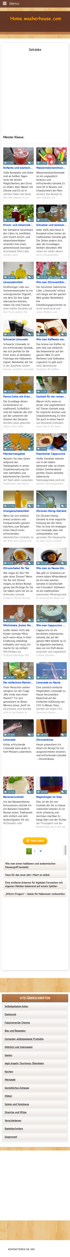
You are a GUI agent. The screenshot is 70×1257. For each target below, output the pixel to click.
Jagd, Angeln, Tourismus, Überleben (24, 1063)
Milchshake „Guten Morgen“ (18, 625)
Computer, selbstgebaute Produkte (24, 1039)
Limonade (9, 739)
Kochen (9, 1071)
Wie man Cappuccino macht (51, 625)
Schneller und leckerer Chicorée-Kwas (51, 225)
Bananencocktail (13, 797)
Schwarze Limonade (15, 339)
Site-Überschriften (35, 998)
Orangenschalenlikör (16, 511)
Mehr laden (37, 840)
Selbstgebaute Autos (16, 1006)
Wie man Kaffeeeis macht (51, 339)
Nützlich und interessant (18, 1047)
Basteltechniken (14, 1128)
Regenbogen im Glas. (49, 797)
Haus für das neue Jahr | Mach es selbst (27, 875)
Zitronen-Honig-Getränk (51, 511)
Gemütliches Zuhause (17, 1088)
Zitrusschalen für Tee (16, 568)
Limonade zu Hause (48, 682)
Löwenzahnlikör (13, 282)
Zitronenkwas (44, 739)
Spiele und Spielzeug (17, 1104)
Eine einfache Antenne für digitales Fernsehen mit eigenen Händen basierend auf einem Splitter (34, 884)
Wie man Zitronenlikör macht (51, 282)
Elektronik (10, 1014)
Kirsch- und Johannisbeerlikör (18, 225)
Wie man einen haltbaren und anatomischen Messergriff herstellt (30, 865)
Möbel (8, 1096)
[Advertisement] (35, 87)
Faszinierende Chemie (17, 1022)
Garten (8, 1055)
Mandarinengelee (14, 453)
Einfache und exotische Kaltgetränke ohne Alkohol (18, 167)
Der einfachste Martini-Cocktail (18, 682)
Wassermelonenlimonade (51, 167)
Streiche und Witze (16, 1112)
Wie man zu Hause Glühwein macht (51, 568)
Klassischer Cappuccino (50, 453)
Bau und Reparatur (15, 1030)
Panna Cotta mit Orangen (18, 396)
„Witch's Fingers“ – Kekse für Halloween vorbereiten (35, 894)
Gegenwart (11, 1136)
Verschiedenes (13, 1120)
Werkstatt (10, 1079)
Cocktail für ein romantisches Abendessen (51, 396)
